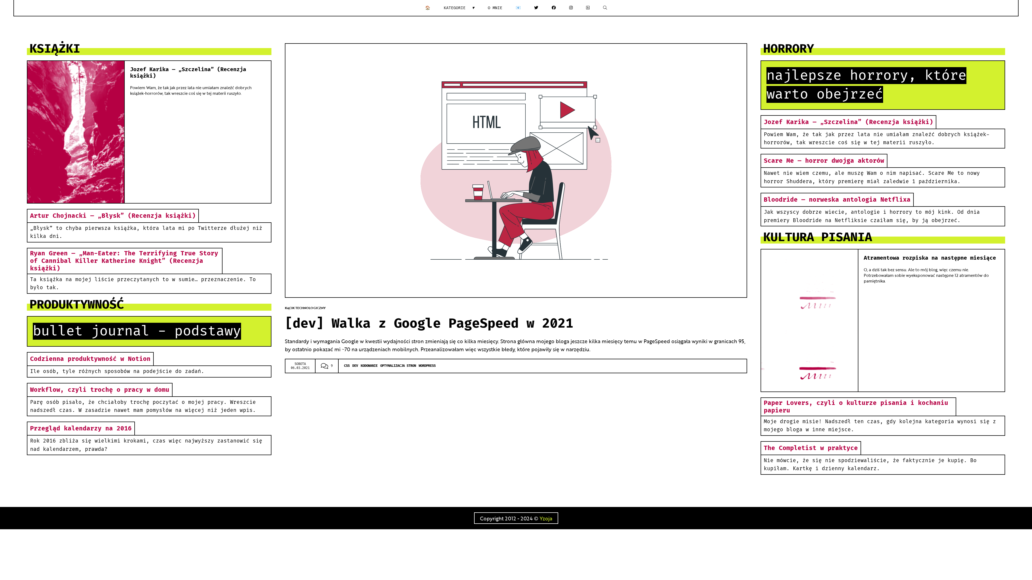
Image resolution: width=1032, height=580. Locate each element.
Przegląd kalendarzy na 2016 (81, 428)
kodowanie (369, 366)
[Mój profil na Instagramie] (571, 8)
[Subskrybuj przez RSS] (587, 8)
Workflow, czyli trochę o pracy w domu (99, 390)
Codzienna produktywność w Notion (90, 359)
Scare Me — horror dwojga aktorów (824, 161)
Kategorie (459, 7)
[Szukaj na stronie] (605, 8)
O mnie (495, 7)
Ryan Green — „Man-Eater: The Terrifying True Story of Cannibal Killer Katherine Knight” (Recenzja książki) (124, 261)
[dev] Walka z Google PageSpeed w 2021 (429, 324)
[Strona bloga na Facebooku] (553, 8)
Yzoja (546, 518)
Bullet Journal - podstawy (137, 331)
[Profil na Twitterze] (536, 8)
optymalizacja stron (398, 366)
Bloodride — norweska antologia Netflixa (837, 200)
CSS (347, 366)
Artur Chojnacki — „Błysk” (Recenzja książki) (113, 216)
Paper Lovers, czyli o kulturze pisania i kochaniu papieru (856, 406)
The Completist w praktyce (811, 448)
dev (355, 366)
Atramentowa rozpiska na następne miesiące (930, 258)
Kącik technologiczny (305, 308)
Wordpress (427, 366)
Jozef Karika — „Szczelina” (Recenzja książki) (848, 122)
